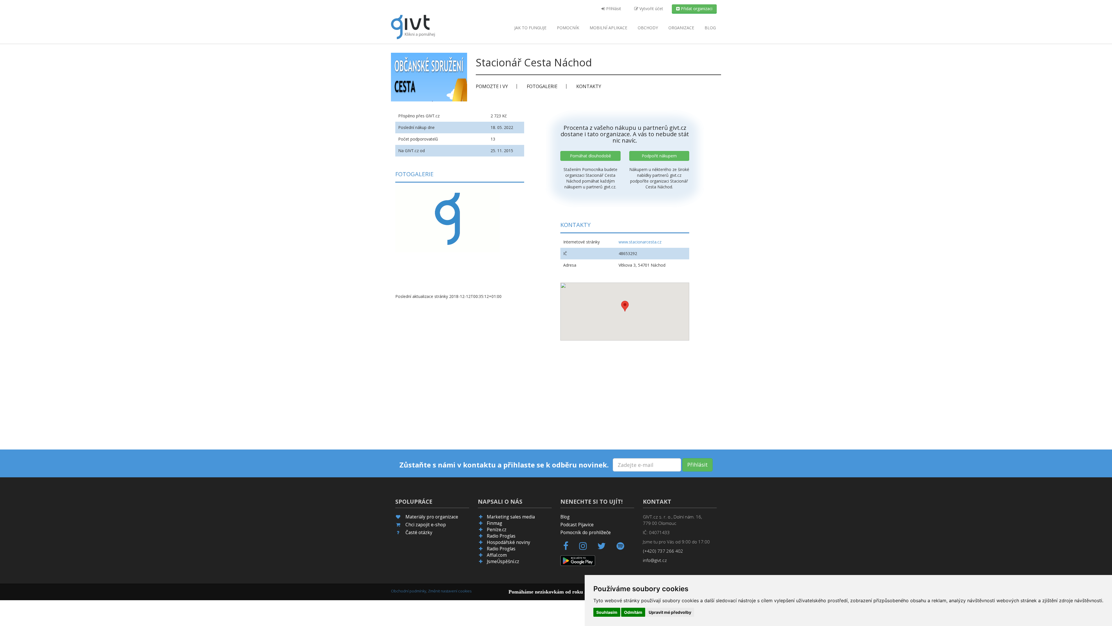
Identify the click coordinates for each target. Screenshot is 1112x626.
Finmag (494, 523)
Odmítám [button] (633, 612)
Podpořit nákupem (659, 156)
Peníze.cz (496, 530)
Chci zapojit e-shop (425, 525)
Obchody (648, 27)
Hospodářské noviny (508, 542)
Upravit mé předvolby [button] (670, 612)
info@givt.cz (655, 560)
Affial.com (497, 555)
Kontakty (588, 86)
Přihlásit (613, 8)
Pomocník (568, 27)
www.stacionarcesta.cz (640, 242)
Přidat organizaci (696, 8)
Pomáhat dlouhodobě (590, 156)
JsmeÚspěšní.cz (503, 561)
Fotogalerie (542, 86)
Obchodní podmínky (408, 591)
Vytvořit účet (650, 8)
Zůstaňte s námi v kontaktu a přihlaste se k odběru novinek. (504, 464)
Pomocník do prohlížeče (585, 532)
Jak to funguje (530, 27)
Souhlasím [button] (606, 612)
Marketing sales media (511, 517)
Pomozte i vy (492, 86)
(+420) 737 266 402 (663, 551)
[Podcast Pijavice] (624, 548)
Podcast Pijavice (577, 525)
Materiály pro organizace (431, 517)
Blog (710, 27)
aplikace (608, 27)
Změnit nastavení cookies (449, 591)
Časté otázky (418, 532)
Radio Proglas (501, 536)
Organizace (681, 27)
